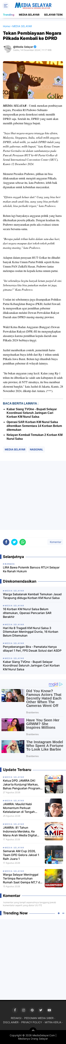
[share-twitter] (14, 542)
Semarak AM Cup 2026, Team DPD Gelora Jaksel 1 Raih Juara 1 (21, 855)
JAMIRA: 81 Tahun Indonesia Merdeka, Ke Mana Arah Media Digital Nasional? (20, 831)
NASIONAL (36, 449)
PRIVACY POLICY (31, 1022)
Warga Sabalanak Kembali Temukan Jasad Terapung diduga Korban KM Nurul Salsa (32, 596)
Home (6, 26)
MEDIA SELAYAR (29, 14)
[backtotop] (33, 1031)
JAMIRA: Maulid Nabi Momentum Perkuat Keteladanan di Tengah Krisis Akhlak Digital (19, 808)
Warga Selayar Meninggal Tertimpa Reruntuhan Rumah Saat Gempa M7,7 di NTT (22, 878)
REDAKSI (16, 1018)
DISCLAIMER (11, 1022)
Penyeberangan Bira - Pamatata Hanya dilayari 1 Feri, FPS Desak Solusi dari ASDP (32, 648)
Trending (8, 14)
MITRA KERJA (53, 1022)
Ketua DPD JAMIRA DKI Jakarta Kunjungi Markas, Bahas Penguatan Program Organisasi (21, 784)
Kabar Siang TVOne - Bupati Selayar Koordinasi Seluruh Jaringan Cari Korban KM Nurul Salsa (32, 413)
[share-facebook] (6, 542)
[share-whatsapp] (22, 542)
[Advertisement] (33, 495)
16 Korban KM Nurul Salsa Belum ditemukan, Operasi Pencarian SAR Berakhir (27, 613)
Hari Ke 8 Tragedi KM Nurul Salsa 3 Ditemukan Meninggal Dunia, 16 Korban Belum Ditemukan (30, 631)
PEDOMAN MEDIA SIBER (39, 1018)
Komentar (55, 541)
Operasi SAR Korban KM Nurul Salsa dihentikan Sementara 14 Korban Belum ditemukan (34, 425)
